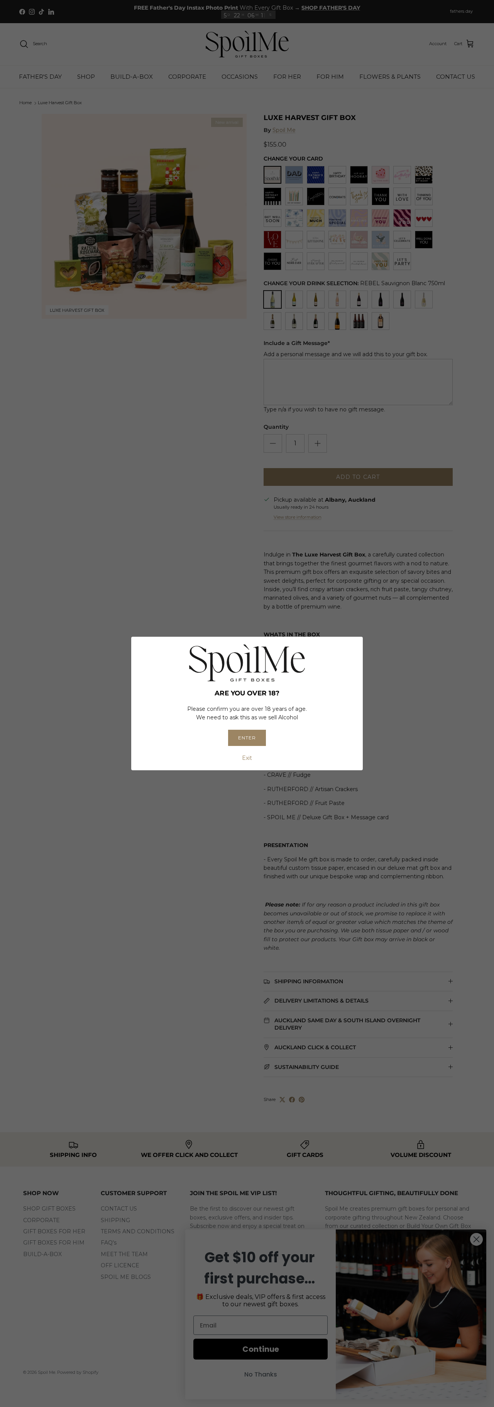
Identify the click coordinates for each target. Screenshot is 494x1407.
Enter (247, 738)
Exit (247, 757)
